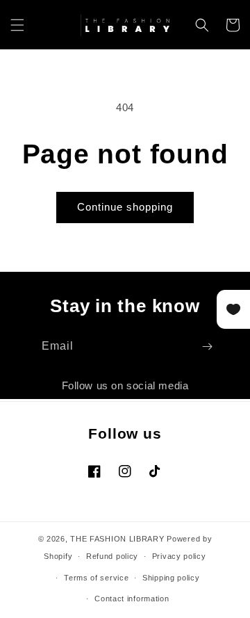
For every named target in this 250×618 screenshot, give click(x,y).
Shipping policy (171, 578)
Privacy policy (179, 556)
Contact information (131, 598)
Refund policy (112, 556)
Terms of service (96, 578)
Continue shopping (125, 207)
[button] (17, 25)
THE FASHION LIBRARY (117, 539)
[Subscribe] (207, 346)
